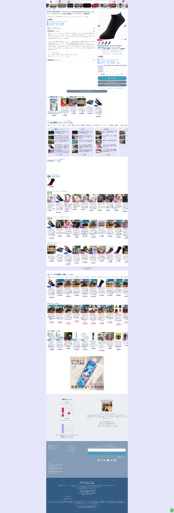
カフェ (65, 125)
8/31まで (60, 8)
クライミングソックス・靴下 (61, 10)
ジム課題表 (111, 125)
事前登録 (83, 125)
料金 (69, 125)
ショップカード (104, 125)
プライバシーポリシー (54, 469)
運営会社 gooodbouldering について (57, 471)
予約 (78, 125)
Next (125, 26)
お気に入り (118, 74)
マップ (55, 125)
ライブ (50, 125)
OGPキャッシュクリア (54, 473)
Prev (99, 26)
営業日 (74, 125)
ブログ (69, 2)
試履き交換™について (111, 88)
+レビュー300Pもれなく (98, 8)
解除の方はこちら (122, 457)
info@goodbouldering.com (68, 498)
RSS (49, 466)
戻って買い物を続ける (88, 91)
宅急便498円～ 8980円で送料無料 (77, 8)
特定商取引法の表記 (119, 88)
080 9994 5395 (68, 496)
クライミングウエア (53, 10)
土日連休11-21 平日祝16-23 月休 (64, 122)
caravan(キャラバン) (105, 51)
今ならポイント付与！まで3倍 (108, 59)
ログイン (114, 2)
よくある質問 (95, 125)
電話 (122, 125)
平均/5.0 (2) (55, 28)
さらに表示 (82, 154)
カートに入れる (112, 78)
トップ (48, 10)
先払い (126, 125)
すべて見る (57, 160)
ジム (60, 2)
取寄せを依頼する (113, 82)
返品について (103, 88)
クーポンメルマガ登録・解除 (55, 464)
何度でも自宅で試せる (113, 8)
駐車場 (89, 125)
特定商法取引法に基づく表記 (55, 468)
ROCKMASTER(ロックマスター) (116, 51)
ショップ (50, 2)
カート (123, 2)
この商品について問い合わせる (112, 85)
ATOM (52, 466)
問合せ (171, 512)
